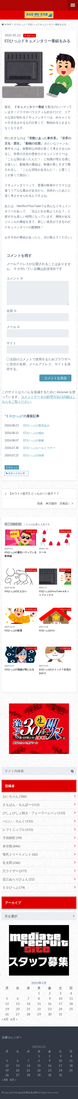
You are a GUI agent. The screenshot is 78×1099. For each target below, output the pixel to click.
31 (60, 1014)
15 (39, 1003)
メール (13, 327)
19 (7, 1009)
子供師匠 (12, 838)
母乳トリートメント (20, 854)
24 (60, 1009)
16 (49, 1003)
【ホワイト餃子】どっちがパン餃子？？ (34, 493)
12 (7, 1003)
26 (7, 1014)
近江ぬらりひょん (18, 879)
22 (39, 1009)
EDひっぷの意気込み (36, 425)
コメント (15, 278)
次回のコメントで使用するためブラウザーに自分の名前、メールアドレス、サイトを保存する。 (39, 364)
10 (60, 998)
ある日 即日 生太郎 (28, 1092)
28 (28, 1014)
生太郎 (11, 862)
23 (49, 1009)
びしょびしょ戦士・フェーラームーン (34, 813)
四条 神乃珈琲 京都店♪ (53, 503)
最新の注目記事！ (17, 473)
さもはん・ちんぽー (21, 804)
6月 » (14, 1019)
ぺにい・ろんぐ (18, 821)
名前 (12, 311)
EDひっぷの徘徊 (33, 455)
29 (39, 1014)
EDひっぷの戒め (33, 433)
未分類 (11, 846)
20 (17, 1009)
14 (28, 1003)
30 (49, 1014)
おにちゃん (15, 796)
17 (60, 1003)
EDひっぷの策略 (33, 440)
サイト (11, 343)
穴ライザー (15, 871)
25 (71, 1009)
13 (17, 1003)
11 (71, 998)
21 (28, 1009)
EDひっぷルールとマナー (39, 447)
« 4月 (5, 1019)
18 (71, 1003)
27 (17, 1014)
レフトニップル (18, 829)
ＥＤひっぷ (14, 416)
